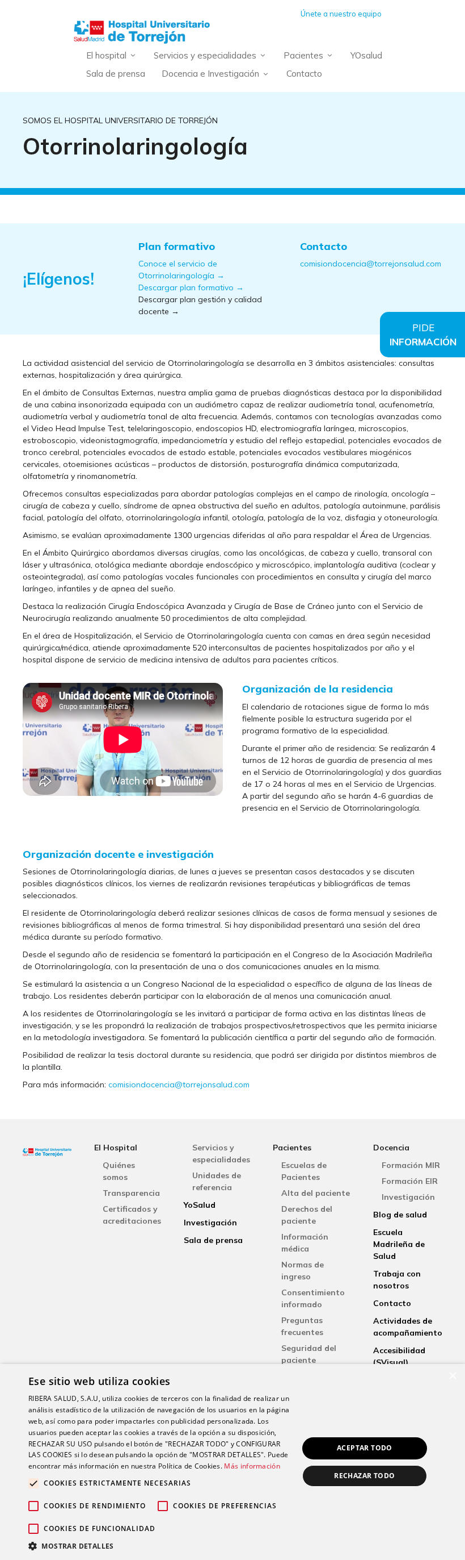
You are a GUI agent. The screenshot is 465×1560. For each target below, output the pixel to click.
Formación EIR (410, 1181)
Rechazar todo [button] (364, 1475)
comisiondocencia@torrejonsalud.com (370, 263)
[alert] (232, 1462)
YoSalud (199, 1205)
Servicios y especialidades (205, 55)
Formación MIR (411, 1165)
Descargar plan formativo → (191, 287)
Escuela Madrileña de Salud (399, 1244)
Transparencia (131, 1193)
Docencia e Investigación (210, 73)
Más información (252, 1466)
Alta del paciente (315, 1193)
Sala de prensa (115, 73)
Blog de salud (400, 1214)
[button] (159, 1545)
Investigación (210, 1222)
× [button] (452, 1376)
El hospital (106, 55)
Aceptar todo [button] (364, 1448)
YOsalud (366, 55)
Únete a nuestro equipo (341, 13)
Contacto (304, 73)
